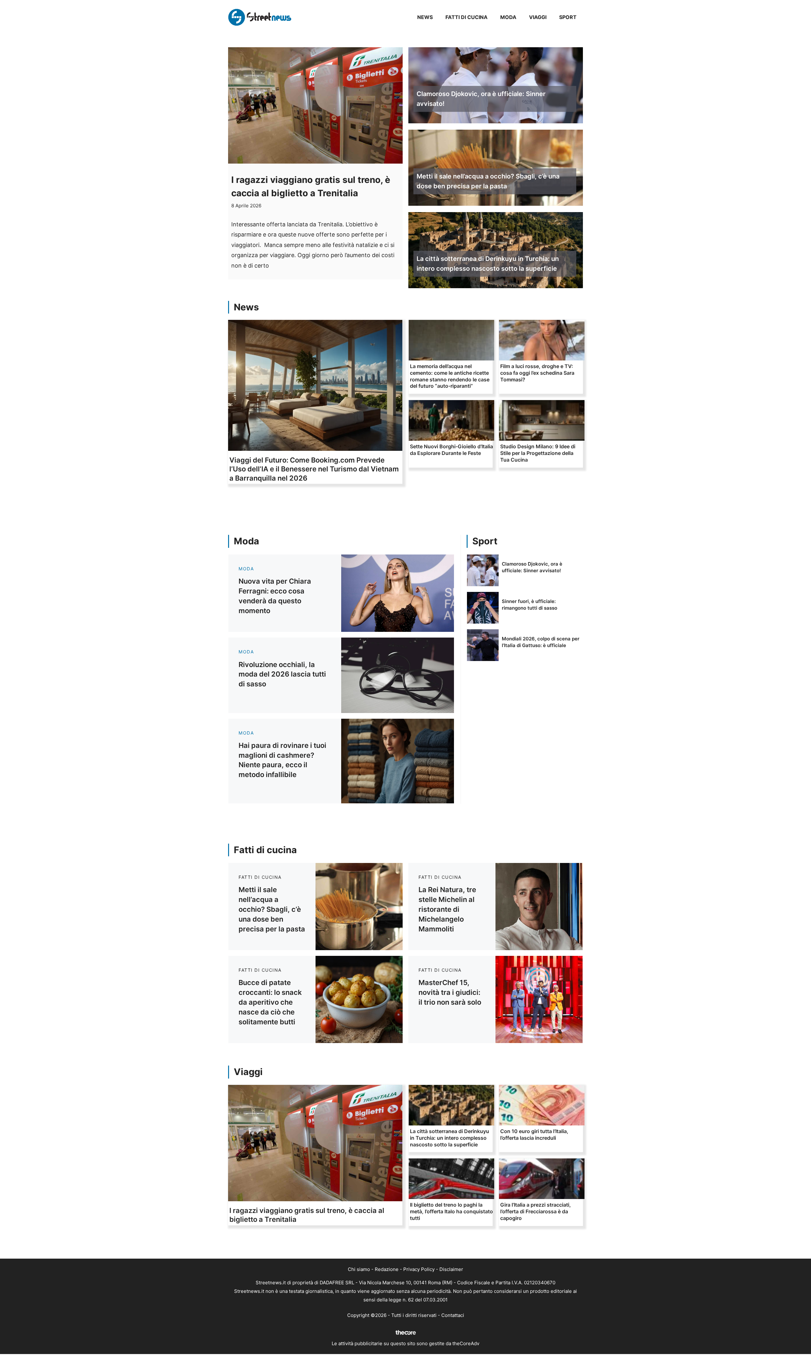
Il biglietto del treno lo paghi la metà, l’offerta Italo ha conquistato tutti (451, 1211)
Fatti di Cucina (466, 17)
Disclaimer (451, 1269)
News (425, 17)
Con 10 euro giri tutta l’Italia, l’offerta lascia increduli (534, 1134)
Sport (568, 17)
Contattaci (452, 1315)
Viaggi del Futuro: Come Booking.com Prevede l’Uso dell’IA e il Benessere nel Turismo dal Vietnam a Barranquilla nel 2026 (314, 469)
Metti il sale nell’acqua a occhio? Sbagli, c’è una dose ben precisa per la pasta (488, 181)
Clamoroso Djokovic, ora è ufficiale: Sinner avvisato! (481, 98)
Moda (508, 17)
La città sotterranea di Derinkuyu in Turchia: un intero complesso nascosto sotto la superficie (488, 263)
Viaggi (537, 17)
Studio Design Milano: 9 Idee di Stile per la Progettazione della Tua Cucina (537, 453)
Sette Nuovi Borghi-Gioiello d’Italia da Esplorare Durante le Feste (451, 449)
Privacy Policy (419, 1269)
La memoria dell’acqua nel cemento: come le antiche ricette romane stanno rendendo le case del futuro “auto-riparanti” (449, 376)
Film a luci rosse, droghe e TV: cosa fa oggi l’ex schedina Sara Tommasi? (537, 373)
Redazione (387, 1269)
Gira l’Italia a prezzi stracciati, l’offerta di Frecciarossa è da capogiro (535, 1211)
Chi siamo (359, 1269)
